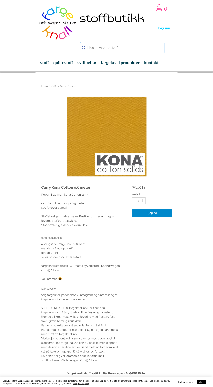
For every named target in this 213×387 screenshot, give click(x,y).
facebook (71, 295)
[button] (163, 7)
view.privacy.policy (81, 383)
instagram (87, 295)
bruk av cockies (185, 382)
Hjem (44, 86)
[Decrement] (135, 200)
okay (201, 382)
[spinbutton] (139, 200)
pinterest (104, 295)
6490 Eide (136, 373)
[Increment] (142, 200)
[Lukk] (209, 382)
